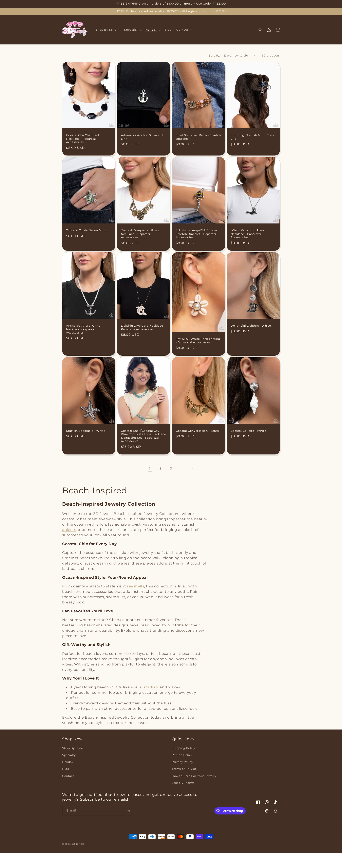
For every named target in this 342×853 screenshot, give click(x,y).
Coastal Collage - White (248, 430)
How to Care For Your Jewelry (194, 776)
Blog (65, 769)
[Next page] (192, 468)
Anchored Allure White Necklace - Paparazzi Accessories (83, 329)
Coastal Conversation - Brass (197, 430)
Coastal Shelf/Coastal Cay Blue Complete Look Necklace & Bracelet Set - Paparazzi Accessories (143, 436)
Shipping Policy (183, 748)
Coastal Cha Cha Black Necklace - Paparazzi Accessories (83, 139)
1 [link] (149, 468)
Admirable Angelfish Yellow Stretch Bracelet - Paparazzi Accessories (197, 234)
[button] (107, 30)
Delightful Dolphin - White (251, 325)
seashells (135, 586)
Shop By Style (72, 748)
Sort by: (214, 55)
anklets (69, 530)
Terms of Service (184, 769)
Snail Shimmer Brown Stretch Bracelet (198, 137)
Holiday (67, 762)
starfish (151, 687)
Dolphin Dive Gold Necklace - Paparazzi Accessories (143, 327)
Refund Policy (182, 755)
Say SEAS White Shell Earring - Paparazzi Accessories (198, 340)
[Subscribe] (128, 810)
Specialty (69, 755)
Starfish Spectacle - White (85, 430)
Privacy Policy (182, 762)
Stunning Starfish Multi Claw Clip (252, 137)
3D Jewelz (78, 844)
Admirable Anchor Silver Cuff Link (143, 137)
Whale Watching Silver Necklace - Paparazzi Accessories (248, 234)
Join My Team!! (183, 783)
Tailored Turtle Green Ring (86, 230)
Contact (68, 776)
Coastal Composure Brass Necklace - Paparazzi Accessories (140, 234)
